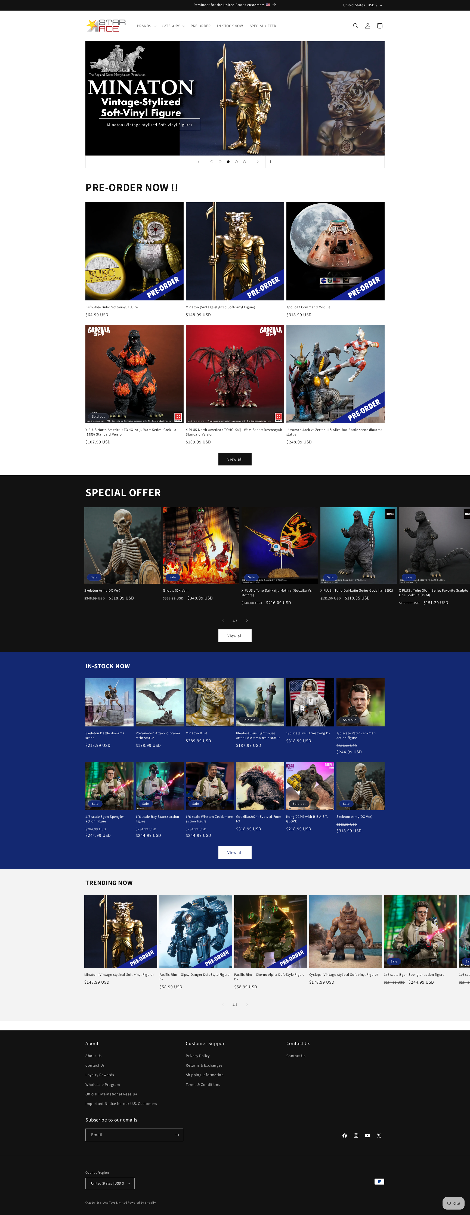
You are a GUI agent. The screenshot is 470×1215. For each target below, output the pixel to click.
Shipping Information (205, 1074)
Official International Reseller (111, 1094)
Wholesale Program (102, 1084)
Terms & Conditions (203, 1084)
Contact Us (95, 1065)
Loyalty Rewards (99, 1074)
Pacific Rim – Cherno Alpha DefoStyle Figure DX (269, 976)
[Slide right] (247, 621)
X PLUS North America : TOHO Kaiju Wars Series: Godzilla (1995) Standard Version (131, 432)
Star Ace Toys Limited (112, 1202)
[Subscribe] (177, 1135)
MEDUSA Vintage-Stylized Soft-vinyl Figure (321, 124)
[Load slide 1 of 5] (212, 162)
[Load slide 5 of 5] (244, 162)
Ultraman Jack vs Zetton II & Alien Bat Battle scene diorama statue (334, 432)
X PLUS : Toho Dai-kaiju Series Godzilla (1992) (356, 590)
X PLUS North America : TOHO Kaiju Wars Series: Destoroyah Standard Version (234, 432)
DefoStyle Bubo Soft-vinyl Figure (111, 307)
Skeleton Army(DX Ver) (102, 590)
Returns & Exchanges (204, 1065)
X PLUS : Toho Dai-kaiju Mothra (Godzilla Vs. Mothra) (277, 592)
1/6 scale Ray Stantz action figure (157, 819)
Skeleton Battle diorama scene (105, 735)
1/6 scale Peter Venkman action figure (356, 735)
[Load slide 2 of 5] (220, 162)
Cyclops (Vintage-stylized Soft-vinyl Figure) (343, 974)
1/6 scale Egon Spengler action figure (104, 819)
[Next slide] (258, 162)
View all (235, 459)
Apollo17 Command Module (308, 307)
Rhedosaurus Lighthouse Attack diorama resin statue (258, 735)
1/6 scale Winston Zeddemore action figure (209, 819)
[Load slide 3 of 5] (228, 162)
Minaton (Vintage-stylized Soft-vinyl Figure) (220, 307)
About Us (93, 1055)
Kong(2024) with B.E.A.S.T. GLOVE (307, 819)
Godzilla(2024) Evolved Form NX (259, 819)
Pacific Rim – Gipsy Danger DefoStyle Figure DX (194, 976)
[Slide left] (223, 621)
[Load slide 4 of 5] (236, 162)
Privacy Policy (197, 1055)
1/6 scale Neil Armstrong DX (308, 733)
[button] (146, 26)
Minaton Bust (196, 733)
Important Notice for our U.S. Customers (121, 1103)
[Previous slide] (199, 162)
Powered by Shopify (142, 1202)
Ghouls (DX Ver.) (176, 590)
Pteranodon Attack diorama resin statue (158, 735)
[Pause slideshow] (271, 162)
